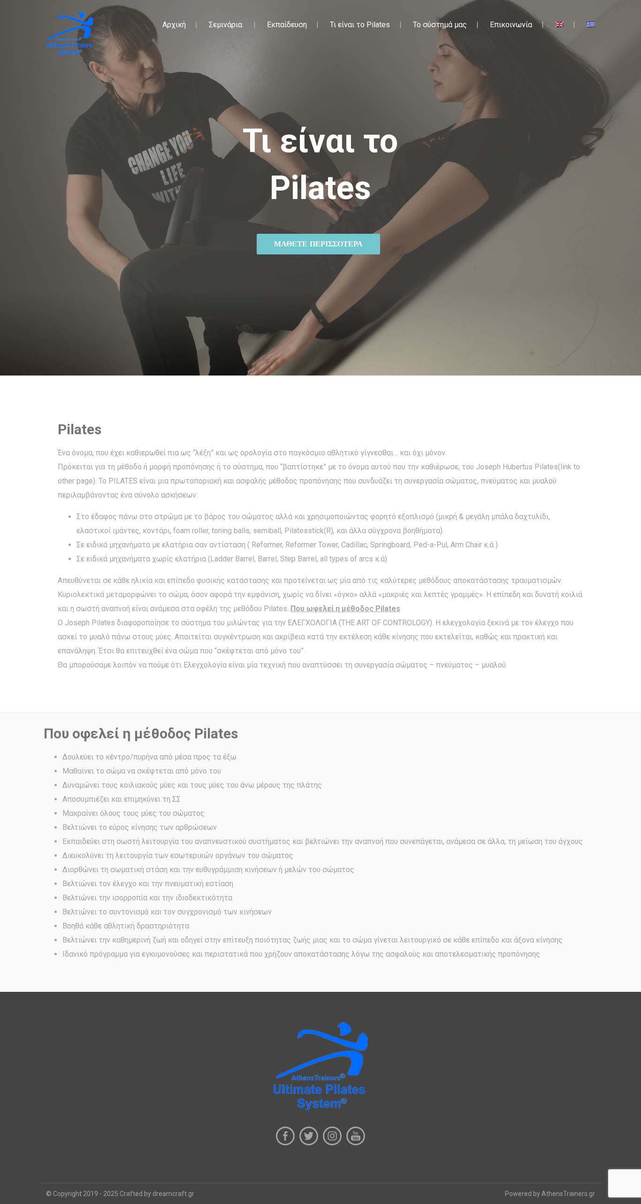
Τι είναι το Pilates (360, 24)
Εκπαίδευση (287, 24)
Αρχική (174, 24)
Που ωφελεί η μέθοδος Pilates (345, 608)
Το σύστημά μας (440, 24)
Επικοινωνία (511, 24)
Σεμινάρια (225, 24)
